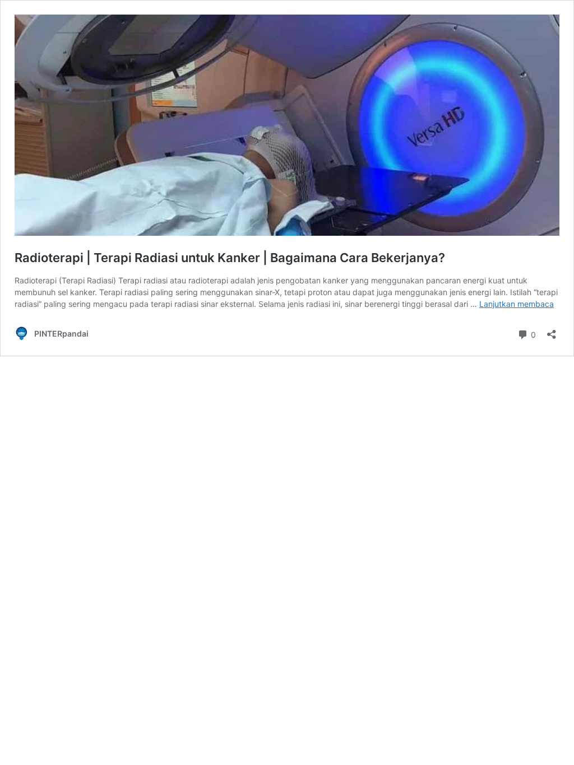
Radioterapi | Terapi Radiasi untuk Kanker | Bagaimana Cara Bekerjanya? (230, 257)
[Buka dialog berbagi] (551, 330)
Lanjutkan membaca (516, 304)
